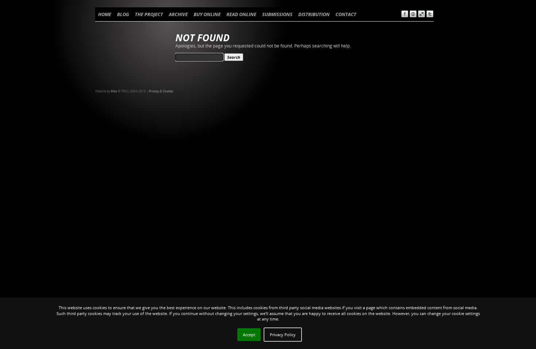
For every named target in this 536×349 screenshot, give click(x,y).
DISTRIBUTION (314, 14)
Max (114, 91)
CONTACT (345, 14)
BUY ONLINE (207, 14)
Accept (249, 334)
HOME (104, 14)
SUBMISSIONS (277, 14)
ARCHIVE (178, 14)
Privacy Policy (283, 334)
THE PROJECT (149, 14)
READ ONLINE (241, 14)
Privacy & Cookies (161, 91)
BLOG (123, 14)
